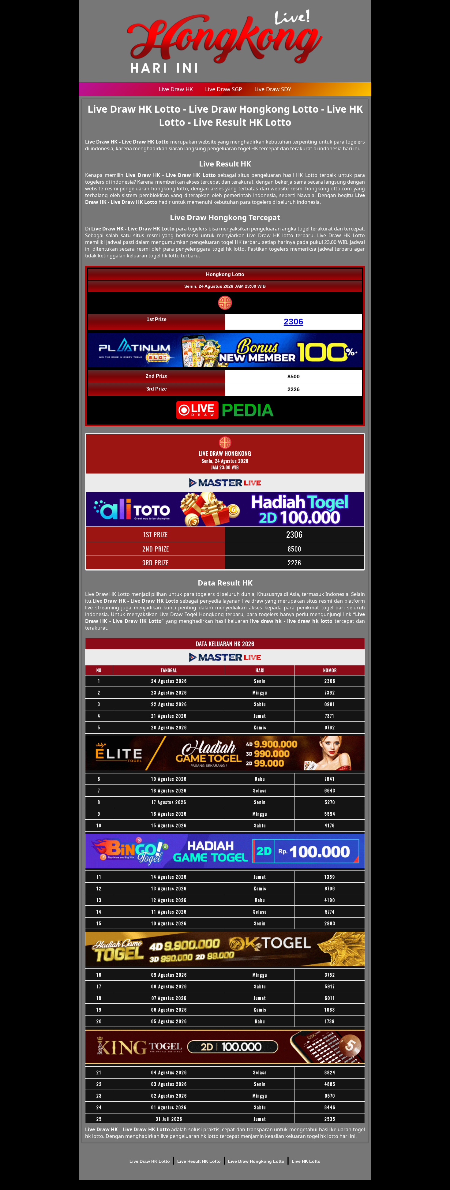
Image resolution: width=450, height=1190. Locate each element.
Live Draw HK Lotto (149, 1161)
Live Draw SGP (223, 89)
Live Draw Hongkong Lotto (256, 1161)
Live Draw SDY (272, 89)
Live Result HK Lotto (199, 1161)
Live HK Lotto (306, 1161)
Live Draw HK (176, 89)
